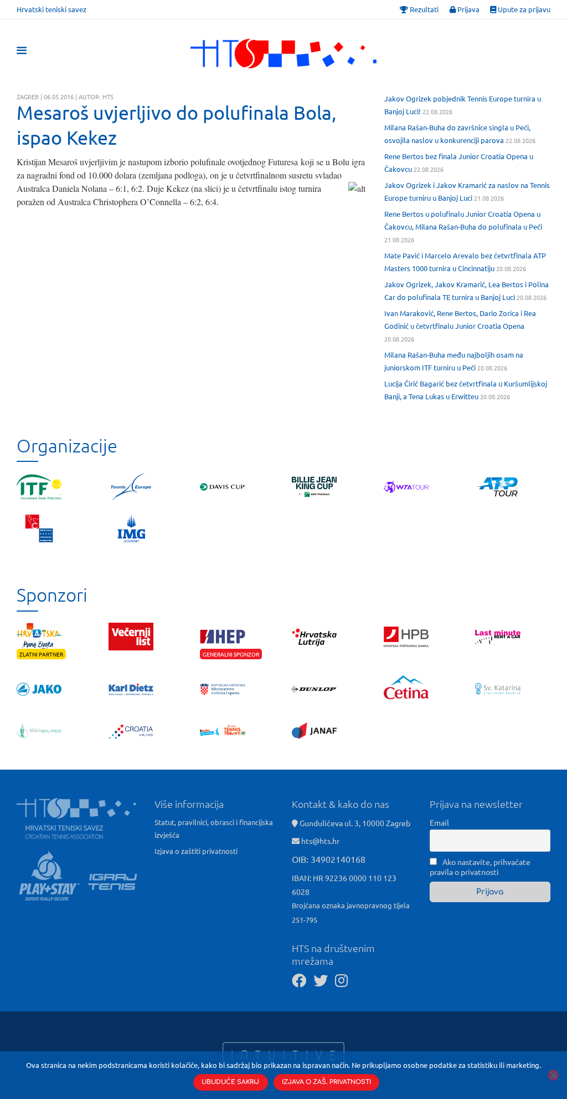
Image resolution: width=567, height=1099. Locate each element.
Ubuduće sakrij (230, 1082)
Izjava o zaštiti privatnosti (196, 851)
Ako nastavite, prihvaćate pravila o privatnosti (480, 867)
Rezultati (423, 9)
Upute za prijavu (523, 9)
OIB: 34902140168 (328, 858)
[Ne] (553, 1075)
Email (439, 822)
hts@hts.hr (320, 841)
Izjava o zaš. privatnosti (326, 1082)
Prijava (468, 9)
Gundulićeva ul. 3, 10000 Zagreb (354, 823)
